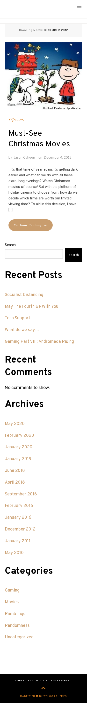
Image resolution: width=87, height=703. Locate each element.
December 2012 (20, 529)
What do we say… (22, 330)
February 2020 (19, 435)
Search (10, 245)
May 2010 (14, 553)
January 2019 (18, 459)
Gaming (12, 590)
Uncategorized (19, 637)
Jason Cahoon (24, 157)
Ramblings (15, 614)
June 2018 (15, 471)
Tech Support (17, 318)
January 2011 (17, 541)
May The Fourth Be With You (31, 306)
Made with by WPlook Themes (43, 696)
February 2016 (19, 506)
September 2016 (21, 494)
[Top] (43, 688)
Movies (16, 120)
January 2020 (18, 447)
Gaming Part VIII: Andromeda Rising (39, 342)
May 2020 (15, 424)
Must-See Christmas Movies (39, 139)
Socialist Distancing (24, 295)
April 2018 (15, 482)
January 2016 (18, 517)
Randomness (17, 626)
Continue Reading (30, 225)
